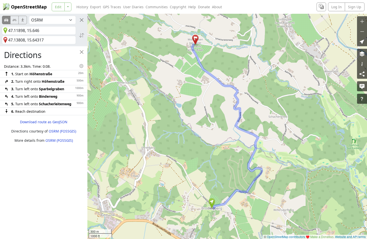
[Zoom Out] (362, 31)
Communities (157, 6)
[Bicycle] (14, 20)
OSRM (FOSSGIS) (62, 131)
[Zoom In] (362, 21)
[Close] (81, 20)
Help (192, 6)
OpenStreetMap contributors (286, 236)
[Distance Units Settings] (81, 66)
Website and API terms (350, 236)
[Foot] (22, 20)
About (217, 6)
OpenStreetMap (29, 7)
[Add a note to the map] (362, 86)
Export (95, 6)
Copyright (178, 6)
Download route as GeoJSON (43, 122)
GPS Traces (112, 6)
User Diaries (133, 6)
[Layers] (362, 54)
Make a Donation (322, 236)
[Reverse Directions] (81, 35)
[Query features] (362, 99)
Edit (58, 6)
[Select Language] (321, 6)
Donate (204, 6)
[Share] (362, 74)
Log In (336, 6)
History (82, 6)
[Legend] (362, 64)
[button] (212, 203)
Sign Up (354, 6)
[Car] (6, 20)
